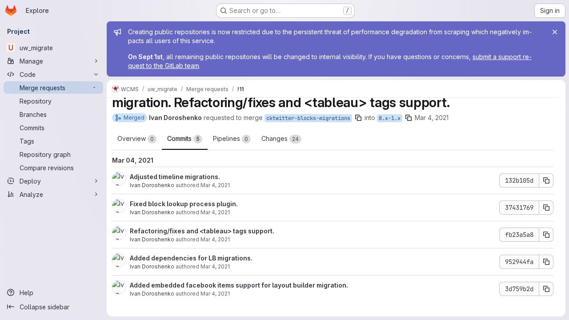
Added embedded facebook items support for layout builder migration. (239, 285)
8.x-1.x (390, 118)
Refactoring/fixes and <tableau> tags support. (202, 231)
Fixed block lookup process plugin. (184, 204)
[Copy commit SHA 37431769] (546, 207)
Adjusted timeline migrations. (175, 176)
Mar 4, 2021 (432, 117)
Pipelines (230, 138)
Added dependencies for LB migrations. (191, 258)
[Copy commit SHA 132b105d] (546, 180)
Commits (183, 138)
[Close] (554, 32)
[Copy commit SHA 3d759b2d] (546, 289)
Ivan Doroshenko (152, 185)
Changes (280, 138)
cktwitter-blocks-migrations (308, 118)
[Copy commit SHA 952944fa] (546, 262)
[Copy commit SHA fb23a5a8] (546, 235)
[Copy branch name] (358, 117)
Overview (135, 138)
